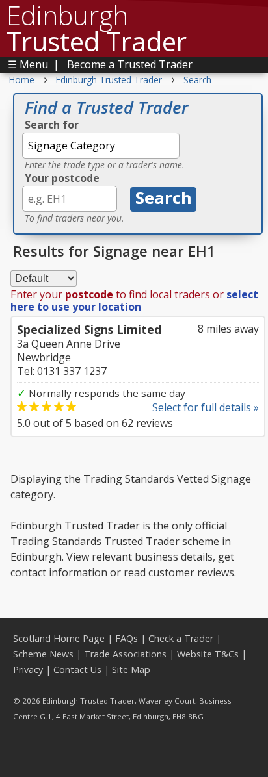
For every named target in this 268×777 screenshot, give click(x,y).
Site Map (131, 669)
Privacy (28, 669)
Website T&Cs (208, 654)
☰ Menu (28, 64)
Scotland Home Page (59, 638)
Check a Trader (180, 638)
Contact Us (77, 669)
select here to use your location (134, 300)
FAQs (126, 638)
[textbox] (101, 146)
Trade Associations (125, 654)
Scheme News (43, 654)
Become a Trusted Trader (130, 64)
